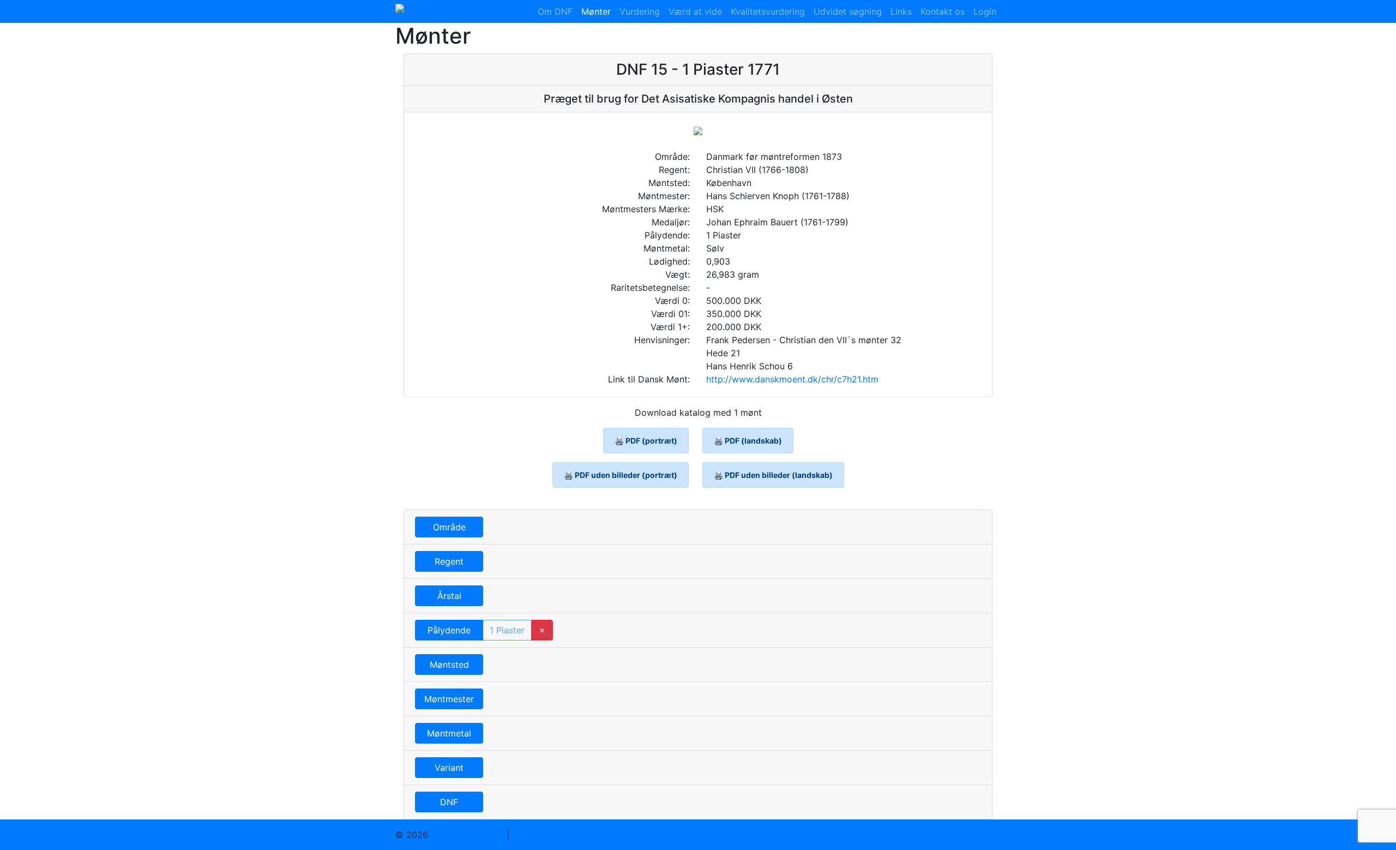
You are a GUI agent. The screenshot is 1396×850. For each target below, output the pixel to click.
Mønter (596, 11)
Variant (449, 767)
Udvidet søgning (848, 11)
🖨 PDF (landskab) (748, 440)
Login (984, 11)
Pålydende (449, 630)
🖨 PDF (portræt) (646, 440)
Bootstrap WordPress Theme (571, 834)
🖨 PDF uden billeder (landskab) (773, 475)
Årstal (449, 595)
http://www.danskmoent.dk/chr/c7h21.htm (792, 379)
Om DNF (555, 11)
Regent (449, 561)
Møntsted (449, 664)
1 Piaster (507, 630)
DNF (449, 802)
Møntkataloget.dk (467, 834)
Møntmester (449, 698)
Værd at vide (695, 11)
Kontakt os (942, 11)
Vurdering (639, 11)
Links (901, 11)
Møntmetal (449, 733)
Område (449, 527)
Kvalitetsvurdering (768, 11)
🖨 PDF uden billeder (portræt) (620, 475)
